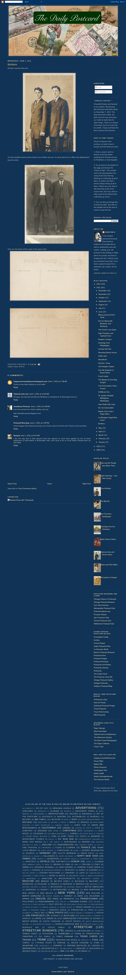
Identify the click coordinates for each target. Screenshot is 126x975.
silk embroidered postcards (73, 918)
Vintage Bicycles (77, 946)
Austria (61, 817)
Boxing (54, 822)
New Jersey (28, 893)
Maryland (47, 878)
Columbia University (56, 833)
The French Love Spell (107, 330)
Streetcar (83, 927)
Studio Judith (99, 773)
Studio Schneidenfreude (103, 776)
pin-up (63, 901)
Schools (55, 916)
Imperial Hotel (34, 864)
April (100, 431)
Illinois (99, 861)
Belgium (56, 819)
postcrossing (97, 904)
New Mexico (46, 893)
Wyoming (82, 951)
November (103, 294)
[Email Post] (39, 364)
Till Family (45, 936)
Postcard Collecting (77, 904)
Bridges (85, 822)
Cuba (54, 836)
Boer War (42, 822)
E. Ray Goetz (53, 842)
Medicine (28, 881)
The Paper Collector (101, 743)
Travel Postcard (100, 709)
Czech (83, 836)
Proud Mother (105, 488)
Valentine (27, 946)
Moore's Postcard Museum (104, 652)
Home (49, 484)
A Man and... (103, 356)
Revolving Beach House (107, 352)
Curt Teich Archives (101, 605)
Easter (86, 842)
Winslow (80, 948)
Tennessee (64, 934)
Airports (42, 811)
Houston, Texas (104, 363)
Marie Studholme (96, 875)
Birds (75, 819)
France (86, 847)
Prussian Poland (100, 614)
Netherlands (60, 890)
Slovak (97, 918)
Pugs (90, 910)
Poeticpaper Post (100, 770)
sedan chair (85, 915)
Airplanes (27, 811)
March (101, 435)
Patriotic (69, 899)
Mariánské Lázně (76, 875)
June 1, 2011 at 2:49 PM (39, 423)
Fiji (98, 845)
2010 (98, 446)
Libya (82, 873)
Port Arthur (39, 904)
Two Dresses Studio (101, 779)
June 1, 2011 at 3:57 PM (30, 436)
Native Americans (94, 887)
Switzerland (83, 931)
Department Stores (33, 839)
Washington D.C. (50, 948)
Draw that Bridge (32, 842)
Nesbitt (45, 890)
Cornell (74, 833)
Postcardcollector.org (102, 611)
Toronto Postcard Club (102, 621)
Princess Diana (38, 910)
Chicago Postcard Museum (104, 602)
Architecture (56, 814)
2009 (98, 450)
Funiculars (63, 850)
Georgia (30, 853)
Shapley (26, 918)
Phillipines (28, 902)
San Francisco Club (101, 618)
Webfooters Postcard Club (104, 624)
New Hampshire (92, 890)
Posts (99, 87)
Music (44, 887)
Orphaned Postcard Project (104, 706)
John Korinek (66, 867)
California (49, 828)
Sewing (97, 915)
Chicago (42, 831)
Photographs (46, 902)
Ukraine (61, 943)
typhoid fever (43, 943)
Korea (82, 870)
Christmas (69, 830)
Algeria (67, 811)
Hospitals (30, 861)
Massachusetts (67, 878)
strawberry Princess (22, 406)
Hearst (40, 859)
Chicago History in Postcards (105, 599)
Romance (89, 913)
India (47, 864)
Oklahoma (94, 896)
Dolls (51, 839)
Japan (25, 867)
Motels (80, 884)
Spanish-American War (67, 924)
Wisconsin (95, 948)
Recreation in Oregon (108, 577)
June (101, 312)
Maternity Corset (91, 878)
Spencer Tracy (90, 924)
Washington (29, 948)
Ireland (86, 864)
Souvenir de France (42, 924)
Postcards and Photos (102, 665)
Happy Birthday (66, 856)
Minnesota (27, 884)
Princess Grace (58, 910)
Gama (75, 850)
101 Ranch (27, 808)
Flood (58, 847)
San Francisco (35, 915)
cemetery (27, 831)
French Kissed (99, 643)
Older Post (86, 484)
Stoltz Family (56, 927)
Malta (62, 876)
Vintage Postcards (101, 683)
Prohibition (77, 910)
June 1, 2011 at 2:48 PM (40, 406)
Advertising (85, 807)
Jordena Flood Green (88, 867)
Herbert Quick (70, 859)
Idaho (88, 861)
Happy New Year (87, 856)
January (102, 442)
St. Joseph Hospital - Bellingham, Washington (106, 398)
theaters (27, 936)
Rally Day (40, 913)
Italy (97, 864)
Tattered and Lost (21, 394)
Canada (67, 828)
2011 (98, 288)
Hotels (44, 861)
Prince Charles (49, 907)
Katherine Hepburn (53, 870)
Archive (97, 640)
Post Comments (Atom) (27, 488)
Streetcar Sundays (39, 930)
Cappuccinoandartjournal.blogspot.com (30, 381)
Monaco (55, 884)
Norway (68, 896)
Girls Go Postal (99, 703)
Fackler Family (86, 845)
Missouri (42, 884)
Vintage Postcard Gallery (103, 680)
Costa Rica (88, 833)
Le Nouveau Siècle (101, 649)
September (103, 301)
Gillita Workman (67, 853)
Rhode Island (75, 913)
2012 (98, 284)
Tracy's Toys (98, 747)
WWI (62, 951)
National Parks (74, 887)
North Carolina (31, 896)
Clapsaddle (88, 831)
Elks (36, 845)
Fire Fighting (29, 847)
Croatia (100, 833)
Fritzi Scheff (47, 850)
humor (75, 861)
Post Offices (56, 904)
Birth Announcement (91, 819)
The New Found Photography (105, 740)
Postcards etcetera (101, 668)
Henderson (53, 859)
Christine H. (110, 232)
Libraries (70, 873)
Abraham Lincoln (62, 808)
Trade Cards (89, 936)
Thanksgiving (93, 934)
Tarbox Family (30, 934)
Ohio (80, 896)
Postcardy (98, 671)
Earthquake (70, 842)
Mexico (45, 881)
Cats (97, 828)
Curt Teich (67, 836)
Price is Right (32, 907)
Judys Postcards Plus (102, 646)
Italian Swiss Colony (108, 539)
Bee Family (40, 819)
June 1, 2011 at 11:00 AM (39, 394)
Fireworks (46, 847)
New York (66, 892)
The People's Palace (106, 366)
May (100, 428)
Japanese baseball (44, 867)
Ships (38, 918)
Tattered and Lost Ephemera (105, 734)
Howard (17, 436)
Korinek (93, 870)
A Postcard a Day (100, 699)
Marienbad (31, 878)
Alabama (54, 811)
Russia (100, 913)
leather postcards (49, 873)
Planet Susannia (100, 767)
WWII (72, 951)
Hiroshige (84, 859)
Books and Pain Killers (109, 565)
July (100, 308)
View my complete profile (105, 273)
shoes (50, 918)
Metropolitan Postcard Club (104, 608)
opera (25, 899)
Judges (25, 870)
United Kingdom (79, 943)
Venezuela (44, 945)
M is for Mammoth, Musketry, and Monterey (105, 323)
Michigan (79, 881)
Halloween (49, 856)
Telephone (48, 934)
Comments (101, 92)
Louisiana (26, 875)
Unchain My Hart (104, 349)
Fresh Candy (103, 376)
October (102, 298)
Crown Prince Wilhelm (36, 836)
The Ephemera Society (103, 737)
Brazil (73, 822)
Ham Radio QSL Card (106, 404)
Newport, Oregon (105, 339)
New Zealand (93, 893)
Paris (55, 899)
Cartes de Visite (83, 828)
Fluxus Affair (98, 761)
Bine (66, 819)
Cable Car (80, 825)
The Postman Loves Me (103, 677)
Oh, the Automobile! (106, 408)
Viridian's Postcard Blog (103, 686)
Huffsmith (61, 861)
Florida (70, 847)
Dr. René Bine (66, 839)
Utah (96, 943)
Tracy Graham (64, 936)
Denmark (95, 836)
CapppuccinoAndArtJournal (104, 758)
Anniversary (39, 814)
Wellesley (68, 948)
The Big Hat (105, 501)
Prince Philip (66, 907)
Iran (76, 864)
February (102, 438)
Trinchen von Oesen (66, 940)
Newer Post (12, 484)
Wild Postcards (99, 715)
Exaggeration (65, 845)
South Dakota (73, 921)
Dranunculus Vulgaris (89, 839)
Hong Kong (98, 859)
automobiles (79, 817)
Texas (78, 934)
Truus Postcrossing (101, 712)
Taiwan (97, 931)
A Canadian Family (101, 637)
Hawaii (26, 858)
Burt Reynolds (42, 825)
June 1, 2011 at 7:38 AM (57, 381)
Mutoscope (57, 887)
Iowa (67, 864)
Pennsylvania (89, 898)
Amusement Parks (84, 811)
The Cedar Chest (100, 674)
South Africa (30, 921)
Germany (45, 853)
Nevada (75, 890)
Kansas (36, 870)
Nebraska (31, 890)
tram (41, 939)
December (103, 291)
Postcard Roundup (21, 423)
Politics (26, 904)
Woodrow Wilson (49, 951)
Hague (37, 856)
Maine (52, 876)
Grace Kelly (87, 853)
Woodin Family (30, 951)
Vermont (57, 946)
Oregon (40, 898)
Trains (26, 940)
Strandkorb (102, 359)
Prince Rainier (83, 907)
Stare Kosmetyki (100, 731)
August (101, 305)
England (47, 845)
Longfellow (94, 873)
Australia (47, 817)
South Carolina (51, 921)
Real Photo (19, 366)
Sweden (69, 931)
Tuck (95, 940)
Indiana (57, 864)
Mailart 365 (98, 764)
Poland (97, 901)
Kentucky (70, 870)
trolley (84, 940)
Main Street (40, 875)
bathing (26, 819)
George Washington (93, 850)
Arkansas (87, 814)
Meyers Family (62, 881)
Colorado (38, 833)
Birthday (27, 822)
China (55, 831)
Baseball (95, 817)
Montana (67, 884)
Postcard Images (100, 658)
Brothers (101, 424)
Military (93, 881)
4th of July (42, 808)
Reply (16, 387)
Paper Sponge (99, 728)
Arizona (74, 814)
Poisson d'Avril (79, 902)
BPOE (63, 822)
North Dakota (53, 896)
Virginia (96, 946)
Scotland (69, 916)
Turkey (26, 943)
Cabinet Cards (62, 825)
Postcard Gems (100, 655)
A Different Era (104, 392)
